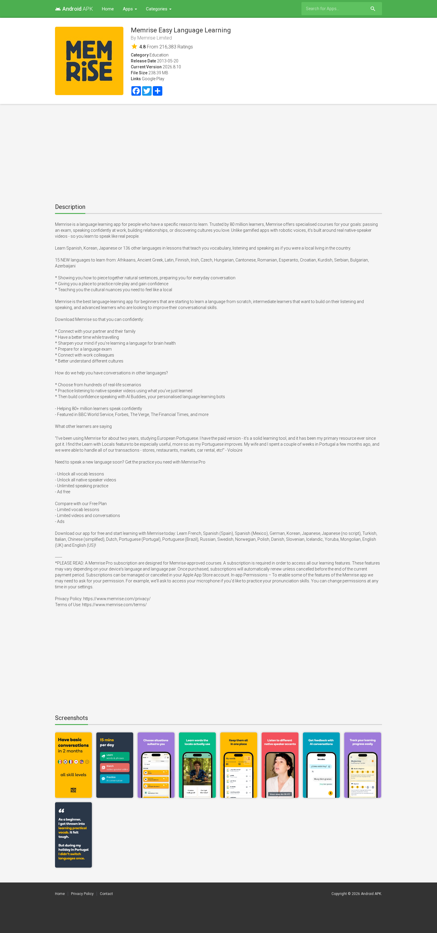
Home (108, 9)
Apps (128, 9)
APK (74, 9)
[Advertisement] (218, 151)
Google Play (153, 78)
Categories (157, 9)
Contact (106, 894)
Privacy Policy (82, 894)
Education (159, 55)
